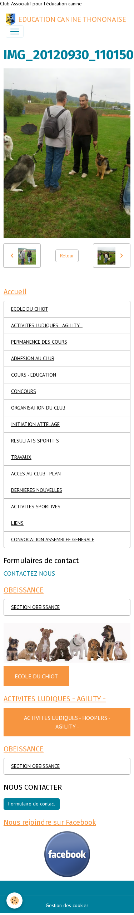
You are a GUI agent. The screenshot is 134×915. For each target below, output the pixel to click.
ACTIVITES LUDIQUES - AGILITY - (47, 325)
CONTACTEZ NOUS (29, 573)
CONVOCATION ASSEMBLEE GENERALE (52, 539)
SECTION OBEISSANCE (35, 607)
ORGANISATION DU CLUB (38, 408)
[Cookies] (14, 900)
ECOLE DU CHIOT (29, 309)
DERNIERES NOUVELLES (36, 490)
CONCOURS (23, 391)
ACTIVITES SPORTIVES (35, 506)
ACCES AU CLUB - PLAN (36, 473)
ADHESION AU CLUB (32, 358)
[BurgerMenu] (15, 31)
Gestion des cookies (67, 905)
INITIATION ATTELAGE (35, 424)
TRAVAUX (21, 457)
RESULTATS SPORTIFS (35, 440)
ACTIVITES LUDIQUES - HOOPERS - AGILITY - (67, 722)
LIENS (17, 523)
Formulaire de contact (31, 803)
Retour (67, 255)
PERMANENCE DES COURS (39, 342)
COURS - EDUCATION (33, 375)
